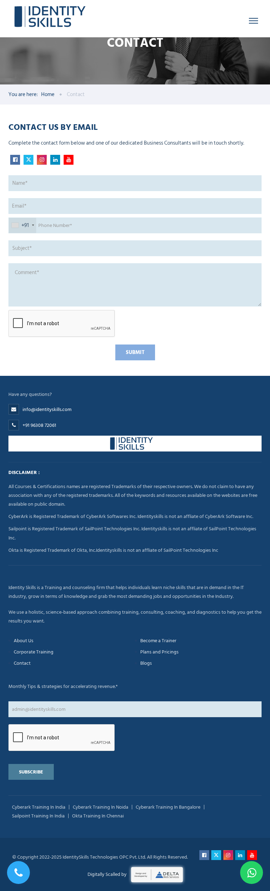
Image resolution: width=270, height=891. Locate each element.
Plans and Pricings (159, 652)
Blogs (146, 663)
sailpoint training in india (38, 816)
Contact (22, 663)
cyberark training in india (38, 807)
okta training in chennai (98, 816)
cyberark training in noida (100, 807)
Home (47, 94)
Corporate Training (33, 652)
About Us (23, 641)
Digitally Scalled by (108, 874)
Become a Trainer (158, 641)
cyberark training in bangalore (168, 807)
